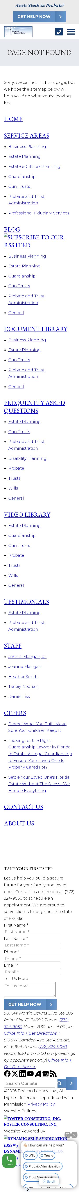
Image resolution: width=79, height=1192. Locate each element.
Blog (12, 229)
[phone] (59, 31)
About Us (19, 823)
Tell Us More (16, 978)
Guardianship (22, 176)
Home (13, 119)
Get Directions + (44, 1033)
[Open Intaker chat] (27, 1190)
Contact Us (23, 807)
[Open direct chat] (68, 1135)
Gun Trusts (19, 186)
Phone (12, 952)
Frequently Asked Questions (34, 406)
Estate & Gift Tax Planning (34, 166)
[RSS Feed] (53, 1075)
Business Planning (27, 146)
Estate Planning (24, 156)
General (16, 312)
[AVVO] (38, 1075)
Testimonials (26, 602)
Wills (13, 488)
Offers (15, 713)
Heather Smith (23, 676)
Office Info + (15, 1033)
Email (11, 965)
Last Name (16, 938)
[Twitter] (15, 1075)
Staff (13, 646)
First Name (16, 925)
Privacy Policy (41, 1104)
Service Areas (26, 135)
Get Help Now (34, 16)
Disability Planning (27, 458)
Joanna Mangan (24, 666)
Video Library (27, 514)
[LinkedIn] (23, 1075)
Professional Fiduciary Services (38, 213)
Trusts (14, 478)
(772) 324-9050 (52, 1046)
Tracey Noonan (23, 686)
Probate (16, 468)
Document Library (35, 329)
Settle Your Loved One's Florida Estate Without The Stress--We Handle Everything (39, 784)
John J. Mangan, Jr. (27, 656)
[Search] (66, 1083)
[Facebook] (8, 1075)
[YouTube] (31, 1075)
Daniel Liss (19, 696)
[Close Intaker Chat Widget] (74, 1135)
